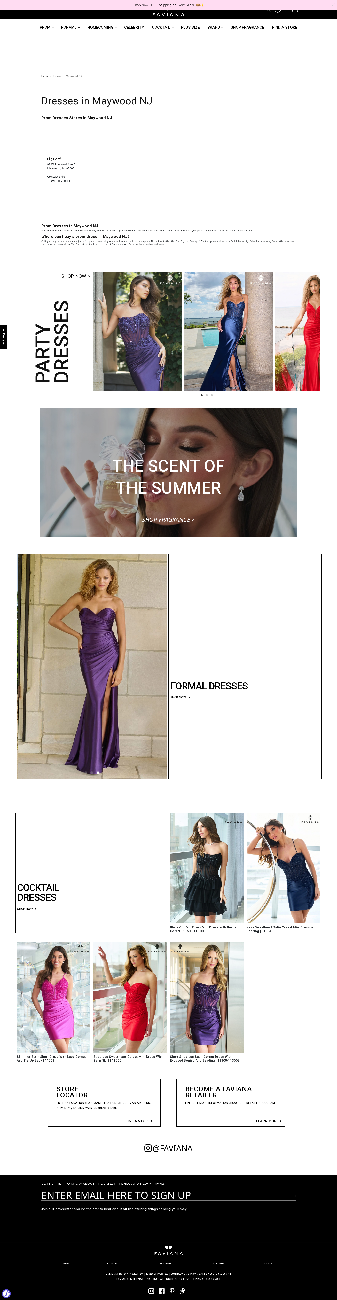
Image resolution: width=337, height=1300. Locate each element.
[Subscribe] (291, 1196)
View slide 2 (207, 395)
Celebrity (218, 1263)
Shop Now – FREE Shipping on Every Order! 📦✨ (168, 5)
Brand (214, 27)
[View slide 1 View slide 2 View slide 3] (92, 666)
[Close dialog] (333, 5)
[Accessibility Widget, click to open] (6, 1293)
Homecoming (100, 27)
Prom (45, 27)
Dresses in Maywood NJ (67, 76)
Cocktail (161, 27)
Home (45, 76)
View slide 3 (212, 395)
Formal (69, 27)
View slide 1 (202, 395)
